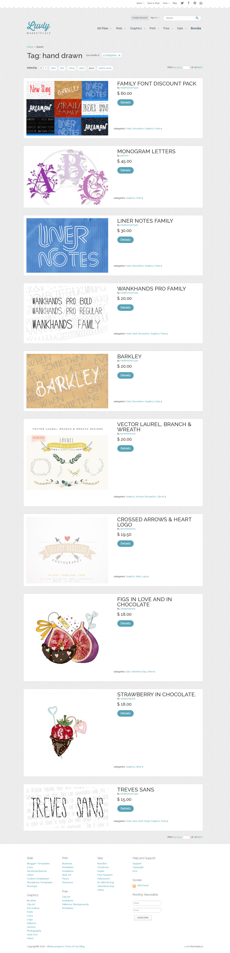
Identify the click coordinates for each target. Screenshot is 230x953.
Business (67, 863)
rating (72, 68)
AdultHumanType (129, 88)
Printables (67, 867)
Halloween (103, 878)
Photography (34, 930)
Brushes (31, 900)
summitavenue (127, 433)
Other (150, 671)
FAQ (135, 871)
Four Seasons (104, 874)
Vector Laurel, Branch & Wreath (154, 427)
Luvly (187, 946)
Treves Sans (135, 789)
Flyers (65, 878)
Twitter (182, 3)
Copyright (138, 867)
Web (138, 576)
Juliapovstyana (127, 608)
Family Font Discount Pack (156, 83)
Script (147, 821)
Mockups (32, 886)
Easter (101, 871)
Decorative (138, 128)
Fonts (128, 128)
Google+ (201, 3)
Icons (30, 867)
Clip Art (160, 496)
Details (125, 102)
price (91, 68)
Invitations (67, 871)
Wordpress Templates (39, 882)
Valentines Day (138, 671)
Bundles (102, 863)
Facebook (188, 3)
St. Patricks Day (105, 882)
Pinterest (195, 3)
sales (81, 68)
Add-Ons (32, 934)
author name (105, 68)
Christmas (103, 867)
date (53, 68)
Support (137, 863)
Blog (82, 946)
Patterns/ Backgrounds (75, 904)
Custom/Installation (38, 878)
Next (200, 67)
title (62, 68)
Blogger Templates (38, 863)
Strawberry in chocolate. (156, 694)
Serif (134, 333)
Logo (144, 576)
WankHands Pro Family (151, 288)
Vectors (140, 496)
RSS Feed (142, 885)
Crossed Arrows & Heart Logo (154, 522)
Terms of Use (72, 946)
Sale (128, 671)
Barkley (129, 356)
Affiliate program (54, 946)
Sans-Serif (137, 821)
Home (30, 47)
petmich (124, 155)
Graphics (149, 128)
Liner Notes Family (145, 221)
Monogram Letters (146, 151)
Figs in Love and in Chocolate (144, 602)
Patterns (31, 923)
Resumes (67, 882)
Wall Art (66, 874)
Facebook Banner (37, 871)
